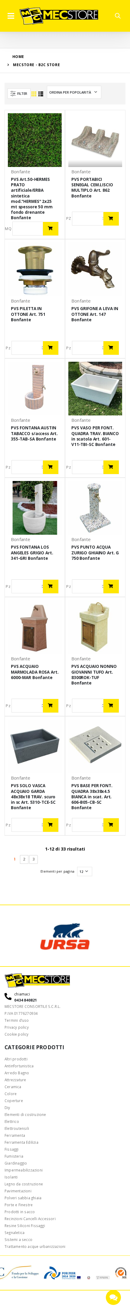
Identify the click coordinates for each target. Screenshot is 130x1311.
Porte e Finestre (19, 1204)
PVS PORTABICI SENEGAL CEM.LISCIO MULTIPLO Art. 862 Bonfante (92, 188)
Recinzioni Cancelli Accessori (30, 1218)
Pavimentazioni (18, 1190)
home (18, 56)
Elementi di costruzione (25, 1114)
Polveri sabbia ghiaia (23, 1197)
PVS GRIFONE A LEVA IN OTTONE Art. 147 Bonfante (94, 314)
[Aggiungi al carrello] (51, 229)
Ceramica (13, 1086)
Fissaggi (12, 1149)
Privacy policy (17, 1027)
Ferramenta (15, 1135)
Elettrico (12, 1121)
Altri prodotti (16, 1058)
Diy (7, 1107)
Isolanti (11, 1177)
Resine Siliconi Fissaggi (25, 1225)
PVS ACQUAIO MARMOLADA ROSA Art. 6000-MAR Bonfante (34, 672)
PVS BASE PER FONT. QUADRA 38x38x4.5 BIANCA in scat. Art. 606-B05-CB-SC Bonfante (91, 796)
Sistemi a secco (18, 1239)
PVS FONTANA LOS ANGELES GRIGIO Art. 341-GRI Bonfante (32, 552)
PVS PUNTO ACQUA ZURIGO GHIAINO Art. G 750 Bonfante (95, 552)
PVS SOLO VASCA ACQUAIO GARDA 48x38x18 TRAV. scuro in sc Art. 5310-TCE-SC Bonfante (33, 796)
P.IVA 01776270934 (21, 1013)
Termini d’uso (17, 1020)
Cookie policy (17, 1034)
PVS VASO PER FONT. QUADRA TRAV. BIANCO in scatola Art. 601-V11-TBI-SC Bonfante (95, 436)
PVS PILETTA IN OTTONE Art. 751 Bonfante (28, 314)
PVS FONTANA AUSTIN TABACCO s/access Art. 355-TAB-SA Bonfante (34, 433)
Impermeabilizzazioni (24, 1170)
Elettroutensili (17, 1128)
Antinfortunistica (19, 1065)
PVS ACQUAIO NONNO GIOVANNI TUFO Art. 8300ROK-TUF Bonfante (94, 675)
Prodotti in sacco (20, 1211)
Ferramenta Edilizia (21, 1142)
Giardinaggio (16, 1163)
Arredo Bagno (17, 1072)
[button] (118, 16)
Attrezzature (15, 1079)
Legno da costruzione (24, 1183)
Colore (11, 1093)
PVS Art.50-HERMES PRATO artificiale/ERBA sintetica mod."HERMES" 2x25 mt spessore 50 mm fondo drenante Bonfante (32, 199)
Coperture (14, 1100)
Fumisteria (14, 1156)
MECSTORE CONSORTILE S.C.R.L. (33, 1006)
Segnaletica (14, 1232)
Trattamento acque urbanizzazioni (35, 1246)
